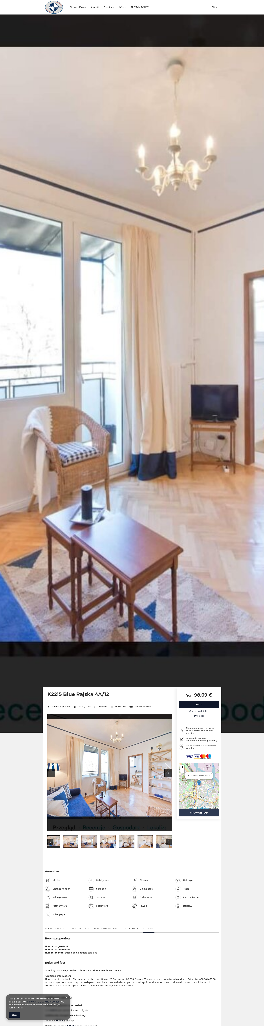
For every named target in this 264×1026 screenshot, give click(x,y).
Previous (51, 773)
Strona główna (78, 7)
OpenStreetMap (203, 808)
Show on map (199, 812)
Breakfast (109, 7)
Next (168, 773)
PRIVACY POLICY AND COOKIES (43, 1002)
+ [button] (182, 766)
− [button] (182, 770)
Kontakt (94, 7)
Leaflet (191, 808)
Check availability (199, 711)
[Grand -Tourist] (55, 7)
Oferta (122, 7)
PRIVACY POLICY (140, 7)
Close (14, 1015)
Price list (199, 715)
